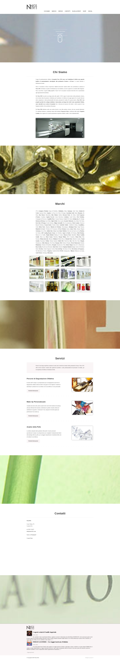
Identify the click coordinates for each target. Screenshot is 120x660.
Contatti (67, 11)
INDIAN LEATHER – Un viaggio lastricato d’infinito (50, 642)
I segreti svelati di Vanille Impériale (44, 632)
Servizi (60, 11)
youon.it (91, 657)
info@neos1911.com (31, 531)
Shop (84, 11)
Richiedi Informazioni (33, 390)
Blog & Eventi (76, 11)
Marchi (54, 11)
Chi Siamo (47, 11)
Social (90, 11)
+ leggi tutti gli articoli (30, 652)
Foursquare (33, 534)
